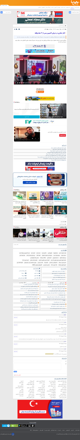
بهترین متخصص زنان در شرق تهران (30, 262)
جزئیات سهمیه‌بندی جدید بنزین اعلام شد (31, 292)
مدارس (43, 384)
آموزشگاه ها (54, 392)
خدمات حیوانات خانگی (52, 386)
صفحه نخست (77, 7)
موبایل (22, 389)
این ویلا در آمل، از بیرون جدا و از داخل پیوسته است (56, 284)
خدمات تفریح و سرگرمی (19, 387)
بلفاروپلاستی (50, 253)
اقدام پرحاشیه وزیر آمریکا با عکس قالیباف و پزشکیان (29, 307)
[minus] (16, 29)
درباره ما (63, 430)
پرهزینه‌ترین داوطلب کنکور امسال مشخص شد (57, 290)
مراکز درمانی (64, 387)
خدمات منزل (21, 392)
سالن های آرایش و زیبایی (62, 381)
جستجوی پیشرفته (35, 430)
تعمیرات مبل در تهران (30, 387)
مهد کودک (43, 386)
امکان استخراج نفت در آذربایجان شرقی (58, 273)
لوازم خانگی (21, 391)
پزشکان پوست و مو (52, 381)
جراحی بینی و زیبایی (63, 397)
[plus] (19, 29)
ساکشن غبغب (44, 253)
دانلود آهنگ (38, 255)
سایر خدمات (21, 396)
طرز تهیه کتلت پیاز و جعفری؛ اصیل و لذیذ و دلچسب (29, 288)
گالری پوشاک (32, 381)
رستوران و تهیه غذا (41, 387)
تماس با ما (59, 430)
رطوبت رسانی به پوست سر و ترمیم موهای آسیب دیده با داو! (56, 155)
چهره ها (59, 7)
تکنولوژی (43, 7)
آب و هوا (23, 273)
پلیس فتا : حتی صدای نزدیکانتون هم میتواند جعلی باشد (56, 152)
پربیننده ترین (34, 282)
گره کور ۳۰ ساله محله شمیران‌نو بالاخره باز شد (57, 308)
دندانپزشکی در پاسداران (53, 262)
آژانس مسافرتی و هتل (30, 397)
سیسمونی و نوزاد (20, 386)
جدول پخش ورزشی (21, 278)
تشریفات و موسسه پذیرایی (40, 394)
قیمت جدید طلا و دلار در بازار (33, 290)
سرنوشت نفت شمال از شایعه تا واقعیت (58, 271)
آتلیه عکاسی (43, 397)
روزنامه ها (37, 271)
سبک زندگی (63, 7)
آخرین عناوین (62, 282)
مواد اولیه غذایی (22, 255)
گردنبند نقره (33, 253)
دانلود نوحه (46, 262)
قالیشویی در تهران (31, 396)
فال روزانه (23, 275)
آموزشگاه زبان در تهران (52, 394)
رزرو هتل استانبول (63, 257)
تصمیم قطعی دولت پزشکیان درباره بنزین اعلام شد (29, 309)
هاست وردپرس (40, 262)
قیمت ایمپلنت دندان (62, 253)
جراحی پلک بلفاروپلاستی (34, 257)
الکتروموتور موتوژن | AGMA (37, 265)
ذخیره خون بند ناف (25, 260)
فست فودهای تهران (41, 389)
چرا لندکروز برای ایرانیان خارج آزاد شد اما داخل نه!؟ (56, 286)
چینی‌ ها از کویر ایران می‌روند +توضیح (58, 279)
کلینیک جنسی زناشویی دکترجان (44, 260)
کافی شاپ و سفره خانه (41, 391)
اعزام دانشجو (21, 382)
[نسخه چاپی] (15, 29)
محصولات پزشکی (53, 382)
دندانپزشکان (64, 392)
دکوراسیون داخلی (31, 391)
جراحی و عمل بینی (46, 265)
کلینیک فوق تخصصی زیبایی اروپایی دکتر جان (58, 260)
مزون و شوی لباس (31, 382)
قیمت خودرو (36, 273)
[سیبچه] (31, 425)
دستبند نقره (38, 253)
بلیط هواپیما (56, 253)
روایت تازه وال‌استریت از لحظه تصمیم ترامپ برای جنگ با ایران (54, 293)
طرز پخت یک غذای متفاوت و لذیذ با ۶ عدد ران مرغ (28, 294)
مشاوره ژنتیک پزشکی (33, 260)
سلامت (52, 7)
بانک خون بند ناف (54, 265)
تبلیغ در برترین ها (47, 430)
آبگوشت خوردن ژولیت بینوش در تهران (58, 288)
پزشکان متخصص (63, 389)
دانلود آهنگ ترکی (20, 262)
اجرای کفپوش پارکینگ (62, 265)
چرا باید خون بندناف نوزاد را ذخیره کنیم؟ (59, 149)
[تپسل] (14, 102)
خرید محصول (62, 135)
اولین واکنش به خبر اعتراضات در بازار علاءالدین (30, 305)
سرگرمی (39, 7)
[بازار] (14, 425)
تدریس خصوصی (42, 382)
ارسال (15, 371)
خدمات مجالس (42, 396)
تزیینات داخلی (32, 392)
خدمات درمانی (53, 384)
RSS (31, 430)
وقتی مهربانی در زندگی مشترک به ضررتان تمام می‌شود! (56, 297)
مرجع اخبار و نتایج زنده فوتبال (47, 255)
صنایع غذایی (43, 392)
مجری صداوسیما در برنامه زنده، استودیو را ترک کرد (28, 299)
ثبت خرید (27, 117)
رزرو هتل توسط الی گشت (30, 255)
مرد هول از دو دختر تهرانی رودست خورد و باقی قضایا (29, 301)
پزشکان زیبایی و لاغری (62, 396)
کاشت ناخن (64, 382)
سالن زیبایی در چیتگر (62, 262)
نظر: (65, 364)
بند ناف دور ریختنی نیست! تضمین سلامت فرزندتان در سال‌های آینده (54, 158)
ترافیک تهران (36, 275)
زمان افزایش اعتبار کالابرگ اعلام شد (32, 296)
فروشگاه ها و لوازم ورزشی (51, 391)
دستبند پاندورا (63, 255)
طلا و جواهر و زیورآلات (30, 384)
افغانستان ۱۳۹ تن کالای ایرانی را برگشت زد (31, 284)
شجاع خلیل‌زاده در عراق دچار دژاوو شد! (58, 304)
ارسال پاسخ (15, 317)
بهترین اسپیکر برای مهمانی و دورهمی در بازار (58, 148)
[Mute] (43, 117)
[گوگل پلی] (22, 425)
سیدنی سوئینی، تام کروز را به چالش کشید (58, 306)
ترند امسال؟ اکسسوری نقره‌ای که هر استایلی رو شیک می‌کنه (56, 154)
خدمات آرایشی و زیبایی (62, 384)
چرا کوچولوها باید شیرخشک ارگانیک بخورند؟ (58, 160)
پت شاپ (54, 387)
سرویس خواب (31, 389)
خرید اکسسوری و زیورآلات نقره (24, 253)
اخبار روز (72, 7)
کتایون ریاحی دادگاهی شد (33, 303)
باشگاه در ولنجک (43, 257)
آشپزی (55, 7)
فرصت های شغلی (53, 430)
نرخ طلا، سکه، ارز (22, 271)
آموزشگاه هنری (53, 397)
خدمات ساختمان (31, 394)
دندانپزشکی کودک (63, 394)
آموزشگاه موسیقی (53, 396)
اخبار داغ (49, 282)
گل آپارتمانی (49, 257)
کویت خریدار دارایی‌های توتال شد (59, 275)
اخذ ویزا (22, 381)
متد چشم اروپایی (55, 257)
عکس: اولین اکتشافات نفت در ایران (59, 277)
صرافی (22, 384)
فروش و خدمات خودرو (19, 394)
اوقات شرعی (36, 278)
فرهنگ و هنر (48, 7)
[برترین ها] (75, 3)
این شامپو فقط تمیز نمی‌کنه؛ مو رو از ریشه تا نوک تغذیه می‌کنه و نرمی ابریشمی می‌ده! (52, 157)
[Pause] (41, 117)
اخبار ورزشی (68, 7)
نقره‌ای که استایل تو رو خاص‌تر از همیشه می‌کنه (58, 151)
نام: (65, 361)
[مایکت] (6, 425)
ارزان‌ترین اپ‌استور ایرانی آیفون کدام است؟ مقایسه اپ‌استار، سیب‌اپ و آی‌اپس (53, 299)
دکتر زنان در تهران (63, 391)
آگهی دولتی (41, 430)
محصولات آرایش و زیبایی (62, 386)
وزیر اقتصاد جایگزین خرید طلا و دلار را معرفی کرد (29, 286)
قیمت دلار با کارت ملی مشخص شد (59, 302)
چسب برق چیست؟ (62, 295)
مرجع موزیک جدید (57, 255)
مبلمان (33, 386)
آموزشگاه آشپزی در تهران (40, 381)
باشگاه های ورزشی (52, 389)
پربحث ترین (21, 282)
